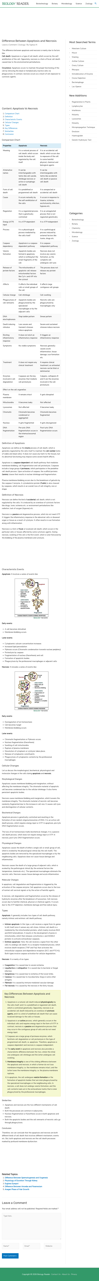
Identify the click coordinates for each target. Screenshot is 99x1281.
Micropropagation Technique (83, 127)
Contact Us (56, 1274)
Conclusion (9, 134)
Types (7, 125)
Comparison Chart (12, 113)
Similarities (9, 131)
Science (79, 3)
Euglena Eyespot (11, 1183)
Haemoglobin (77, 135)
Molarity (75, 114)
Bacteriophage (78, 82)
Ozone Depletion (79, 78)
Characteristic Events (13, 119)
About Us (66, 1274)
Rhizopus (75, 69)
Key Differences (11, 128)
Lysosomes (76, 119)
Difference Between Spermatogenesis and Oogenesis (26, 1177)
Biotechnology (42, 3)
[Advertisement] (49, 22)
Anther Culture (78, 61)
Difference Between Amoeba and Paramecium (23, 1186)
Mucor (74, 53)
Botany (55, 3)
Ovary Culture (77, 65)
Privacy (74, 1274)
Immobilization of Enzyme (82, 74)
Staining (75, 57)
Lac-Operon (76, 86)
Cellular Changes (12, 122)
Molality (75, 123)
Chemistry (76, 228)
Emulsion (75, 131)
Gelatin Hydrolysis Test (81, 140)
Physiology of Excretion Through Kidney (21, 1180)
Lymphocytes (77, 106)
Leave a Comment (9, 45)
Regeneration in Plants (81, 102)
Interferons (76, 110)
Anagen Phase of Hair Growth (17, 1189)
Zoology (88, 3)
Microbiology (66, 3)
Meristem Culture (79, 48)
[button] (95, 3)
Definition (9, 116)
